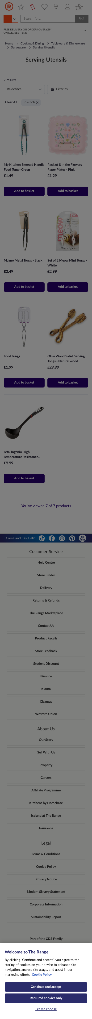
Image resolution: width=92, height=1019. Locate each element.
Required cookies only (46, 998)
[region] (46, 981)
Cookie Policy (42, 974)
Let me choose (46, 1009)
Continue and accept (46, 987)
